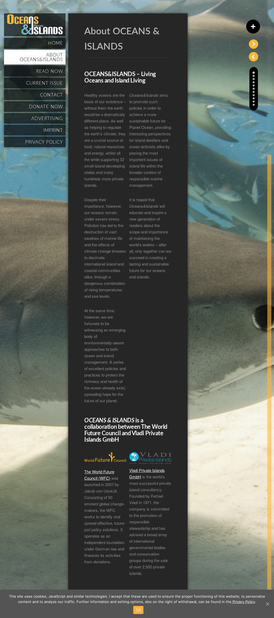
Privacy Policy (243, 602)
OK (138, 610)
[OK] (267, 603)
